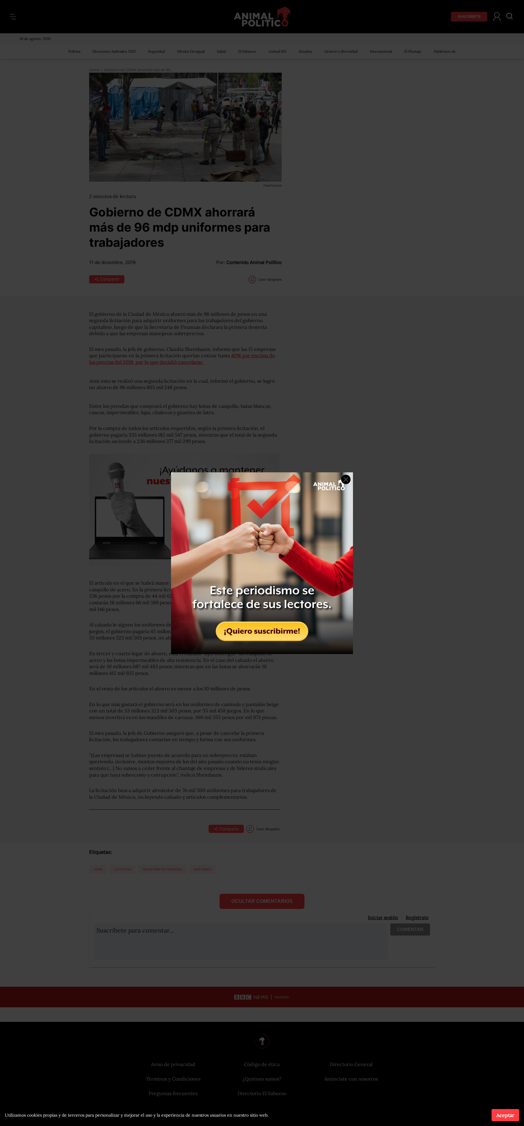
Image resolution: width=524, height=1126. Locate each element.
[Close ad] (346, 479)
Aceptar (505, 1115)
